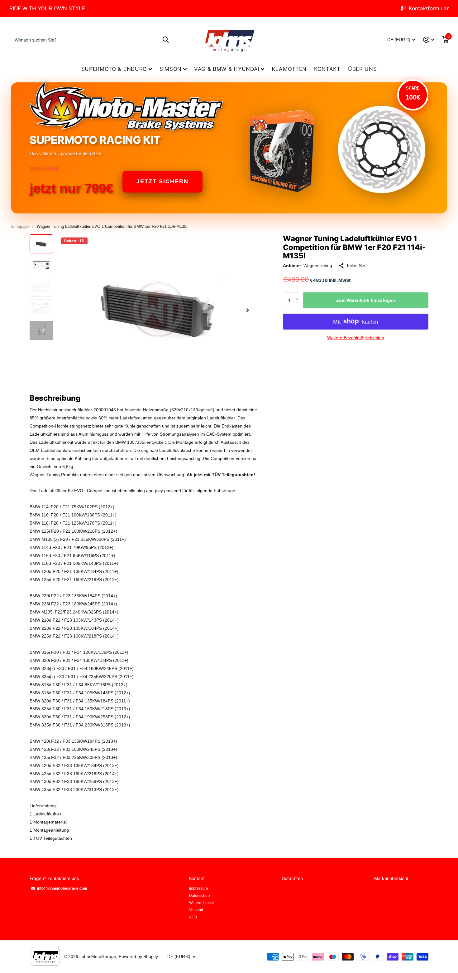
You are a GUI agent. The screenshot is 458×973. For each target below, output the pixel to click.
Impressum (198, 888)
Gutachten (292, 878)
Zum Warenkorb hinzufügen (365, 300)
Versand (196, 910)
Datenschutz (199, 895)
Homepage (19, 226)
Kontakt (327, 69)
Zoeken (165, 39)
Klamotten (289, 69)
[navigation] (41, 243)
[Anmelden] (428, 40)
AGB (193, 917)
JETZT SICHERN (162, 181)
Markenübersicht (391, 878)
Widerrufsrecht (201, 903)
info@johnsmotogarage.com (62, 888)
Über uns (362, 69)
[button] (248, 310)
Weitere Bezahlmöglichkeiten (355, 337)
